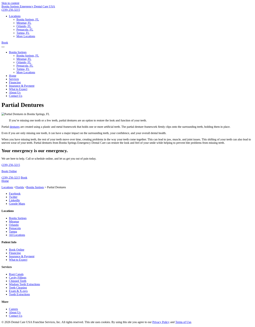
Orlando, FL (23, 26)
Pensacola (15, 228)
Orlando (14, 224)
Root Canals (16, 274)
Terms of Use (183, 322)
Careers (13, 309)
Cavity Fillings (17, 277)
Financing (15, 82)
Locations (15, 16)
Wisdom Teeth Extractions (24, 284)
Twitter (13, 197)
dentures (15, 126)
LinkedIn (14, 200)
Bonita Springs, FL (27, 19)
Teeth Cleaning (18, 287)
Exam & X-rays (18, 291)
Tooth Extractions (19, 294)
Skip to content (10, 3)
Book (4, 42)
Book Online (9, 171)
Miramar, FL (23, 22)
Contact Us (15, 95)
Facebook (15, 193)
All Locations (17, 234)
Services (14, 79)
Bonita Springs (18, 52)
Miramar (14, 221)
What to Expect (18, 89)
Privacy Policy (161, 322)
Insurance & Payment (21, 85)
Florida (19, 187)
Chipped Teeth (17, 280)
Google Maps (17, 203)
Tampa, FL (22, 32)
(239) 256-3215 (10, 9)
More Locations (25, 36)
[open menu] (2, 46)
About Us (15, 92)
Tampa (13, 231)
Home (12, 75)
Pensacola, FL (24, 29)
